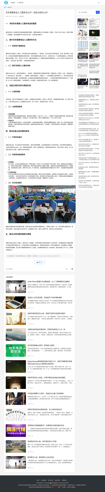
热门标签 (50, 480)
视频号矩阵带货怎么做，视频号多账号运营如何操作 (46, 313)
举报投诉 (64, 480)
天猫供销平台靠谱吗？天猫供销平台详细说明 (83, 75)
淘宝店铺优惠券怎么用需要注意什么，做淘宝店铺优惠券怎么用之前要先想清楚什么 (89, 124)
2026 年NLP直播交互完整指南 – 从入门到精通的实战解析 (49, 282)
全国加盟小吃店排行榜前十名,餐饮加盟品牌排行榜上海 (94, 49)
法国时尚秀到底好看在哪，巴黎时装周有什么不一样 (46, 329)
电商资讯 (21, 16)
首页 (13, 2)
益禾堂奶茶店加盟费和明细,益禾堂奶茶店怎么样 (94, 71)
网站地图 (43, 480)
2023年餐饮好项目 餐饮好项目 (94, 60)
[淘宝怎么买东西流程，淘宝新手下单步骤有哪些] (16, 302)
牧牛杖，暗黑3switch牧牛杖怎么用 (94, 38)
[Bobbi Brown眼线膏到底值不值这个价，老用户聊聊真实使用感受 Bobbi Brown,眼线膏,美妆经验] (16, 366)
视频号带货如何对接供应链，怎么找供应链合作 (45, 409)
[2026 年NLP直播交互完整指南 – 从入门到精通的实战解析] (16, 286)
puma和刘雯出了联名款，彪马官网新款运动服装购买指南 (83, 38)
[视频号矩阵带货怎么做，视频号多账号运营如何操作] (16, 318)
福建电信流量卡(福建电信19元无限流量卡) (83, 27)
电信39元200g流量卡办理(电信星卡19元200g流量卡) (94, 27)
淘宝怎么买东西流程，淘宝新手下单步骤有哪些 (45, 298)
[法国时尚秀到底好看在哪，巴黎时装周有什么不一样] (16, 334)
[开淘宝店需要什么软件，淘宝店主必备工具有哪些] (16, 398)
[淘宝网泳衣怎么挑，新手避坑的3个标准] (16, 446)
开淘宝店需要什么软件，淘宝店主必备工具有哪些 (46, 394)
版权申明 (57, 480)
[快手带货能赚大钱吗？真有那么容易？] (16, 350)
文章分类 (20, 2)
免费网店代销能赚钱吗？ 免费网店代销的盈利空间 (46, 425)
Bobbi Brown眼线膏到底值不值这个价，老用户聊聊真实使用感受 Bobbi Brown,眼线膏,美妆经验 (50, 362)
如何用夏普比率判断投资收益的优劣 (83, 49)
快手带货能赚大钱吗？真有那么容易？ (41, 345)
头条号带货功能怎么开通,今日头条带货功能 (94, 87)
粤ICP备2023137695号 (43, 483)
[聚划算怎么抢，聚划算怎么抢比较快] (16, 462)
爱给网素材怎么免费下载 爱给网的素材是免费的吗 (83, 60)
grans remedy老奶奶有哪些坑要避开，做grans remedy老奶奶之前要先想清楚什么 (89, 135)
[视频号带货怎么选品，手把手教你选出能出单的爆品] (16, 382)
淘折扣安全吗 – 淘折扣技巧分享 (83, 87)
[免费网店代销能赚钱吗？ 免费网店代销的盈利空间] (16, 430)
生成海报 (9, 269)
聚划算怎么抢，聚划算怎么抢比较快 (41, 457)
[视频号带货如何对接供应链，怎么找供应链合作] (16, 414)
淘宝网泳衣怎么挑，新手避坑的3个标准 (42, 441)
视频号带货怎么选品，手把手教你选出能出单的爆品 (46, 378)
